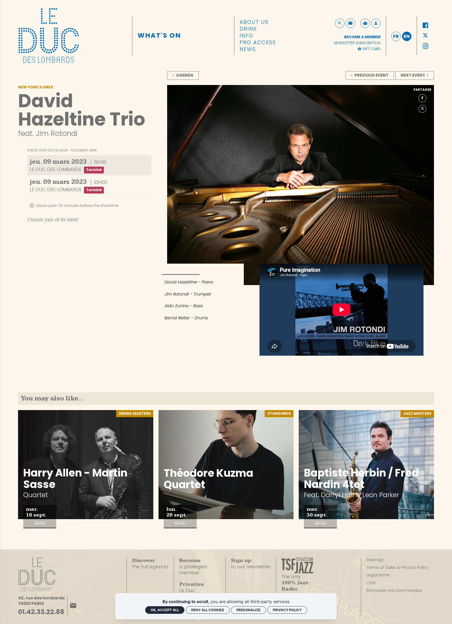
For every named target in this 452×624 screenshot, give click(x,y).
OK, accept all (165, 610)
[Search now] (339, 23)
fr (396, 36)
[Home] (48, 34)
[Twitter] (425, 35)
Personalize (248, 610)
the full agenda (150, 563)
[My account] (376, 23)
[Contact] (350, 23)
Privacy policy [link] (287, 610)
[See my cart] (365, 23)
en (407, 36)
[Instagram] (425, 46)
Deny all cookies (207, 610)
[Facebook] (425, 25)
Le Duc (191, 587)
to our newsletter (251, 563)
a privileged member (193, 566)
